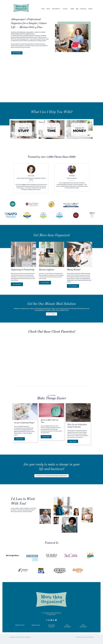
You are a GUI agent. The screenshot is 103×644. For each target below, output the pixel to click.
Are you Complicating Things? (24, 423)
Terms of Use (36, 625)
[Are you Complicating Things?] (24, 411)
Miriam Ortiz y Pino (18, 35)
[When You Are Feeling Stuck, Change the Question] (78, 412)
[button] (60, 8)
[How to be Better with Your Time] (51, 410)
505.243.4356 (52, 614)
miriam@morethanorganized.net (52, 613)
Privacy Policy (20, 625)
